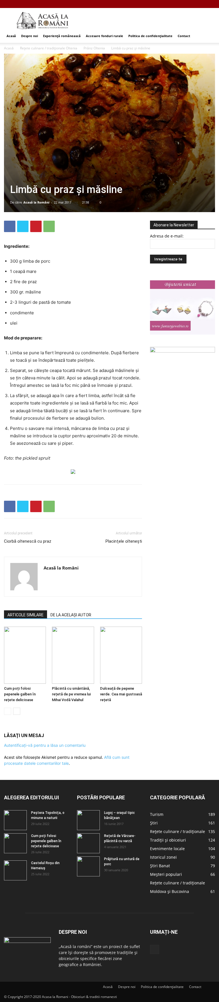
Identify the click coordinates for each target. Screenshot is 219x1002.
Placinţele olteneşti (124, 541)
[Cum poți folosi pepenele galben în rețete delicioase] (25, 655)
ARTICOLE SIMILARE (25, 615)
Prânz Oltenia (94, 48)
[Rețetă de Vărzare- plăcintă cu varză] (88, 843)
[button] (208, 36)
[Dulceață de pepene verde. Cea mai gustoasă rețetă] (121, 655)
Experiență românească (62, 36)
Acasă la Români (36, 202)
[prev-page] (7, 711)
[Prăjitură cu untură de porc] (88, 866)
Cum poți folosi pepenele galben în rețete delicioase (20, 694)
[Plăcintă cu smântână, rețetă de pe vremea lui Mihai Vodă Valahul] (73, 655)
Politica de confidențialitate (150, 36)
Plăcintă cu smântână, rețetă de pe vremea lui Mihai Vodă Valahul (71, 694)
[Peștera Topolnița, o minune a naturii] (15, 820)
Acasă (11, 36)
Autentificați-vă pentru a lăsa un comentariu (45, 745)
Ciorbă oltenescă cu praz (27, 541)
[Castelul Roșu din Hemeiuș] (15, 870)
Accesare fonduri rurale (104, 36)
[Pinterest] (36, 226)
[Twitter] (23, 226)
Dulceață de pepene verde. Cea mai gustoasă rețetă (121, 694)
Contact (184, 36)
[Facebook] (210, 4)
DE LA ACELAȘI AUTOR (70, 615)
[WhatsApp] (49, 226)
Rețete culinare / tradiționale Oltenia (48, 48)
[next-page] (16, 711)
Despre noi (29, 36)
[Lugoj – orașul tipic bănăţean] (88, 820)
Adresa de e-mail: (167, 236)
